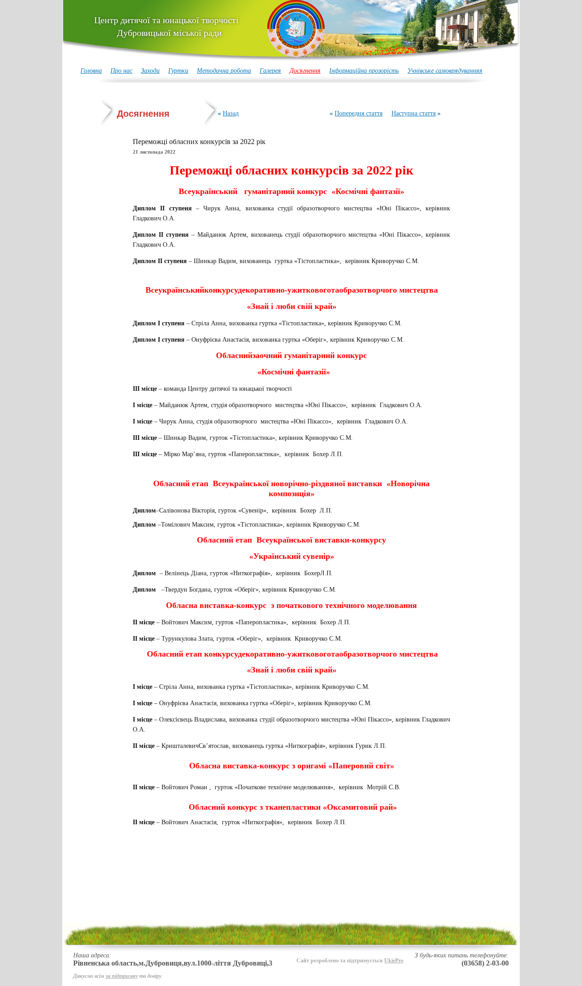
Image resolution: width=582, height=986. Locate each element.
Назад (231, 113)
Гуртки (178, 70)
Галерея (270, 70)
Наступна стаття (413, 113)
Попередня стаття (358, 113)
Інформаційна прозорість (364, 70)
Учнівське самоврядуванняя (444, 70)
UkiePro (393, 960)
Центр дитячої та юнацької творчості (166, 26)
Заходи (150, 70)
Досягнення (305, 70)
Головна (91, 70)
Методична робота (224, 70)
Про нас (121, 70)
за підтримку (121, 976)
